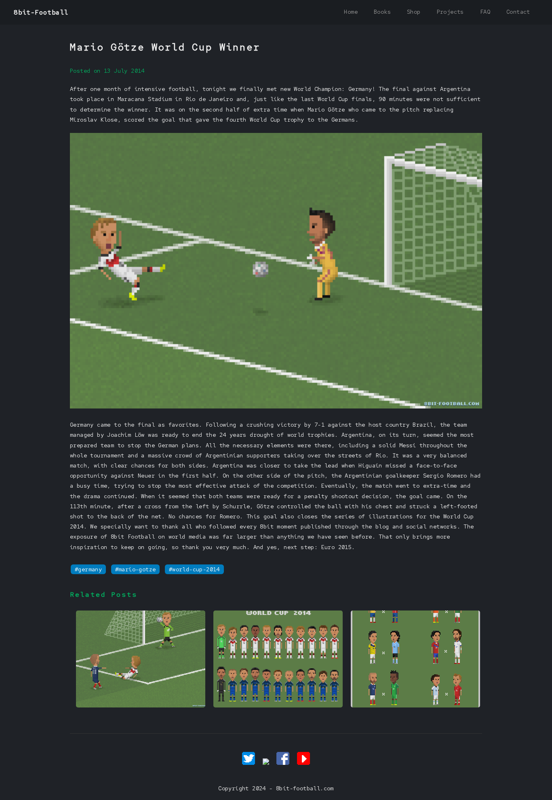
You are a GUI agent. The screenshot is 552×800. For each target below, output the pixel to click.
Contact (518, 11)
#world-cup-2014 (194, 569)
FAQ (485, 11)
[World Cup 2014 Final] (278, 705)
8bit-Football (41, 12)
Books (382, 11)
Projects (450, 11)
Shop (414, 11)
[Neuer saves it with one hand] (140, 705)
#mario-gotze (135, 569)
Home (351, 11)
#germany (88, 569)
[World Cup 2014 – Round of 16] (415, 705)
